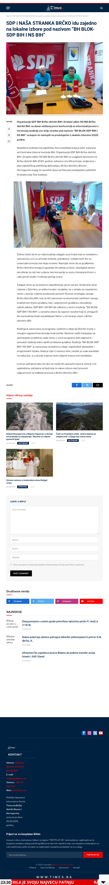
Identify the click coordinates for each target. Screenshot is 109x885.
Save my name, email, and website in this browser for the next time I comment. (48, 564)
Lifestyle (22, 487)
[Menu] (8, 8)
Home (8, 16)
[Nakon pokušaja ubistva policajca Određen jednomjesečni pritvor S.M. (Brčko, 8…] (12, 640)
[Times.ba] (54, 8)
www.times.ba (19, 790)
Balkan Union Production (63, 864)
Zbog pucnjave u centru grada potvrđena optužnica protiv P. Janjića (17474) (60, 623)
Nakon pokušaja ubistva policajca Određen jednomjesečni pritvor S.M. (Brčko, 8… (62, 639)
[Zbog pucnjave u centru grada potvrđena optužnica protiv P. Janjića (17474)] (12, 624)
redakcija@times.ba (16, 778)
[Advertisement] (54, 688)
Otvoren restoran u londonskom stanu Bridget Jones (26, 481)
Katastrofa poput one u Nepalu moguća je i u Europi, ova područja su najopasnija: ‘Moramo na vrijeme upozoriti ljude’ (29, 436)
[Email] (9, 141)
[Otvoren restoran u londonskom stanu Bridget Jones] (29, 463)
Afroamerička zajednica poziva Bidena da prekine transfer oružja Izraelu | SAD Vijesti (58, 654)
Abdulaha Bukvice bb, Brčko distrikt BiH (15, 766)
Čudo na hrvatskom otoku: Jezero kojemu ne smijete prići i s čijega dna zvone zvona (76, 435)
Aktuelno (23, 443)
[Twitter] (9, 135)
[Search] (101, 8)
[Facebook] (9, 129)
